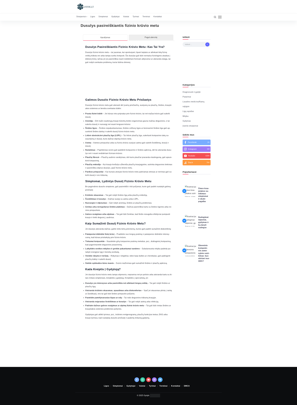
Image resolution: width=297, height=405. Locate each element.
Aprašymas (105, 37)
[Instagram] (197, 149)
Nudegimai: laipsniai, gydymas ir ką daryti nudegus (203, 222)
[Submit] (207, 44)
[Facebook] (197, 142)
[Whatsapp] (142, 379)
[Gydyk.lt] (85, 7)
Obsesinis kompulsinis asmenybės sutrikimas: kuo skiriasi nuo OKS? (203, 253)
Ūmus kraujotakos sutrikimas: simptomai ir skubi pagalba (203, 194)
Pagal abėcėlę (151, 37)
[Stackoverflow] (197, 162)
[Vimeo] (160, 379)
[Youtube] (197, 156)
